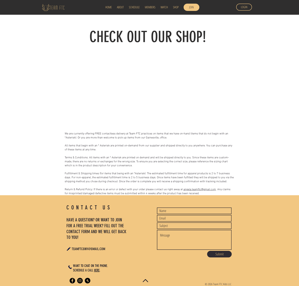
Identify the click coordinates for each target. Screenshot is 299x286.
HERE (96, 270)
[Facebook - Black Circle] (72, 280)
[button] (134, 7)
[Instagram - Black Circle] (80, 280)
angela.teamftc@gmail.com (199, 189)
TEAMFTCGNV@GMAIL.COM (88, 249)
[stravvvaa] (87, 280)
